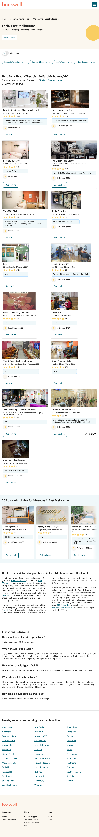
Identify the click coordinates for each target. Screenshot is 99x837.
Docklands (7, 745)
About (4, 817)
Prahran (70, 767)
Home (4, 19)
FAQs (26, 826)
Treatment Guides (31, 820)
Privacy (50, 817)
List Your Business (9, 820)
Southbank (39, 776)
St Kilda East (8, 781)
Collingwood (40, 741)
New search (9, 38)
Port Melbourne (41, 767)
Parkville (6, 767)
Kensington (72, 754)
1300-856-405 (63, 605)
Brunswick (71, 732)
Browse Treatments (32, 823)
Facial (28, 19)
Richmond (39, 772)
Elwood (70, 745)
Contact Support (31, 817)
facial (6, 610)
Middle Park (72, 759)
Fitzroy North (8, 754)
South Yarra (7, 776)
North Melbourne (42, 763)
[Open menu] (94, 4)
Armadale (6, 732)
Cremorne (71, 741)
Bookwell (6, 595)
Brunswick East (9, 736)
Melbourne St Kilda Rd (44, 759)
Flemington (39, 754)
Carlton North (8, 741)
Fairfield (38, 750)
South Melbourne (74, 772)
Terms (50, 820)
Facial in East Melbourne (51, 80)
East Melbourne (52, 19)
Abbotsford (7, 727)
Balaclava (38, 732)
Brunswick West (41, 736)
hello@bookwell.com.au (62, 607)
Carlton (70, 736)
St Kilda (70, 776)
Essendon (6, 750)
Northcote (71, 763)
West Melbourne (9, 785)
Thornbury (39, 781)
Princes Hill (7, 772)
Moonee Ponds (9, 763)
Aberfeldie (39, 727)
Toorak (70, 781)
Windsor (38, 785)
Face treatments (16, 19)
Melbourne (38, 19)
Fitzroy (70, 750)
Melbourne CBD (9, 759)
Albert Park (72, 727)
